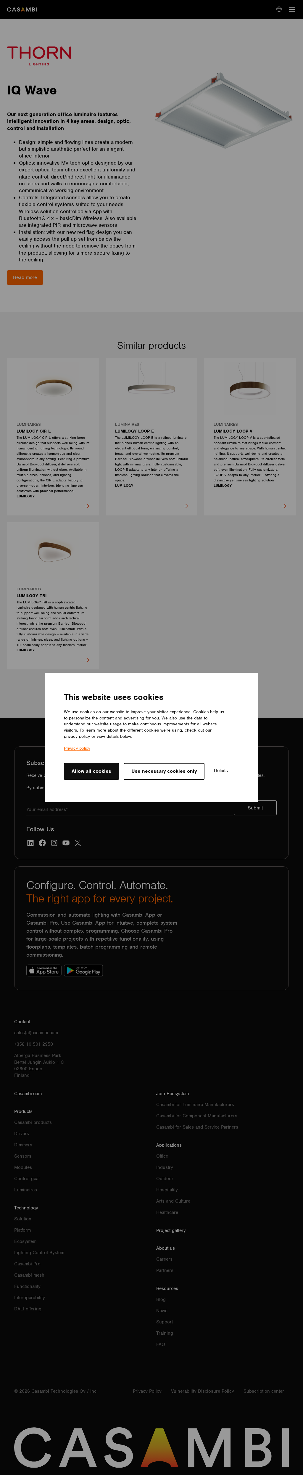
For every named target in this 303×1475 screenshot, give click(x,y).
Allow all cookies (91, 771)
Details (221, 771)
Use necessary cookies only (164, 771)
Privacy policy (77, 748)
